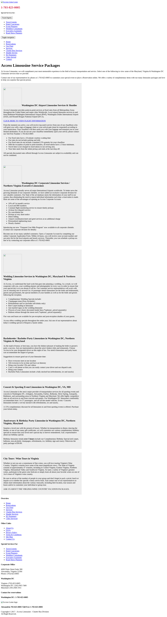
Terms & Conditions (14, 535)
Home (8, 42)
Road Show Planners (14, 33)
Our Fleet (9, 46)
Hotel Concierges (12, 24)
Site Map (9, 537)
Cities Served (11, 57)
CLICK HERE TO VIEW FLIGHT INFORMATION (24, 121)
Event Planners (11, 26)
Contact (9, 59)
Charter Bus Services (14, 51)
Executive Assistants (14, 31)
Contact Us (10, 539)
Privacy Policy (11, 532)
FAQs (8, 530)
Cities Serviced (11, 519)
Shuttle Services (12, 514)
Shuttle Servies (11, 53)
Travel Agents (7, 18)
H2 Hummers (11, 55)
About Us (9, 528)
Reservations (11, 44)
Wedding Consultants (14, 29)
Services (9, 48)
